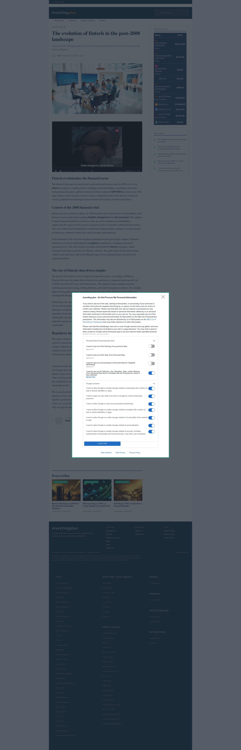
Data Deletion (106, 453)
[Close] (164, 297)
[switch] (151, 346)
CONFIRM (102, 444)
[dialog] (120, 375)
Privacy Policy (134, 453)
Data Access (120, 453)
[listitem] (120, 340)
